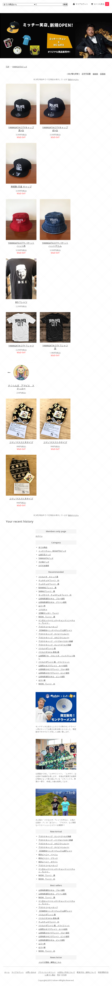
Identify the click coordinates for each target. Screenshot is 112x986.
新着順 (102, 74)
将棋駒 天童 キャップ (21, 186)
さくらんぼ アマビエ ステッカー (21, 387)
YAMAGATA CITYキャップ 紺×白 (55, 129)
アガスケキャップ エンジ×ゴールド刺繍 (54, 645)
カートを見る (101, 4)
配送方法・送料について (86, 972)
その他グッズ (43, 562)
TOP (7, 66)
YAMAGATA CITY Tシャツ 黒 (55, 347)
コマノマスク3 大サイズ (21, 498)
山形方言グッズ (44, 554)
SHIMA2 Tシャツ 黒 (46, 591)
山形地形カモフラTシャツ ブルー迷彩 (53, 669)
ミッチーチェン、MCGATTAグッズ (52, 551)
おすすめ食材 (43, 565)
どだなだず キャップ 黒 (48, 577)
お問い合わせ (31, 972)
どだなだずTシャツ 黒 (47, 648)
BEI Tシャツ (21, 302)
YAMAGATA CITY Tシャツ (21, 345)
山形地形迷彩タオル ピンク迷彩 (51, 676)
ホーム (7, 972)
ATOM (63, 975)
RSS (58, 975)
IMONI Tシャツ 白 (46, 684)
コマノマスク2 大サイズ (21, 442)
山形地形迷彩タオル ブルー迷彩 (51, 598)
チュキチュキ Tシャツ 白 (48, 580)
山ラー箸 (42, 680)
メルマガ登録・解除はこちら (49, 962)
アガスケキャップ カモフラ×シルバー (53, 637)
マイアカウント (82, 4)
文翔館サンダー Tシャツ (48, 613)
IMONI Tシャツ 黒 (46, 617)
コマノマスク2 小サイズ (55, 442)
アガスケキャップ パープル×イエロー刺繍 (55, 641)
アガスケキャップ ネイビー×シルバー (53, 634)
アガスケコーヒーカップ (48, 626)
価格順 (95, 74)
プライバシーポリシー (47, 972)
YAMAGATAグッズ (19, 66)
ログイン (39, 536)
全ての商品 (42, 547)
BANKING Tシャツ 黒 (47, 587)
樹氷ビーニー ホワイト (48, 862)
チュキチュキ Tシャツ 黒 (48, 584)
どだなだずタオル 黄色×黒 (48, 652)
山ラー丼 (42, 606)
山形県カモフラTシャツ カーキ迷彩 (53, 665)
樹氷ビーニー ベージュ (48, 854)
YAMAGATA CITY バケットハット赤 (21, 244)
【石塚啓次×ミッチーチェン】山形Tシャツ (55, 630)
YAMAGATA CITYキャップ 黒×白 (21, 129)
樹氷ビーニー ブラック (48, 858)
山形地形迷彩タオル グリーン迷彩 (52, 602)
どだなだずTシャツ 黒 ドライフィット (54, 662)
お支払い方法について (66, 972)
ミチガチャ (42, 609)
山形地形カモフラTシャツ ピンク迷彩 (53, 673)
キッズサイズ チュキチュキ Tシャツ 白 (54, 595)
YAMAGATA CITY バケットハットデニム (55, 244)
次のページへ (73, 79)
